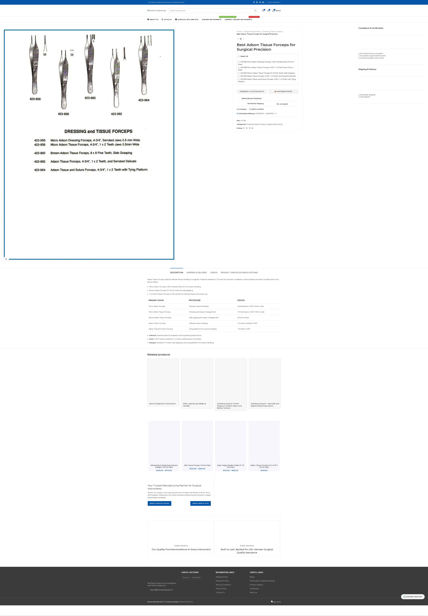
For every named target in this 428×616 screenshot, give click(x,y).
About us (253, 592)
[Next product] (243, 39)
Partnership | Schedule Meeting (262, 581)
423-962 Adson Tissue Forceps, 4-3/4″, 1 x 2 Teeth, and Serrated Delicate (268, 76)
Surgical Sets (196, 577)
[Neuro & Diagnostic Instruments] (163, 380)
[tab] (176, 271)
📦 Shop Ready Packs (283, 91)
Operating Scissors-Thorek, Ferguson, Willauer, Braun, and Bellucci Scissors (229, 406)
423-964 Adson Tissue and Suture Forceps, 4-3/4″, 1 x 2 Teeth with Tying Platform (267, 80)
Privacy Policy (221, 589)
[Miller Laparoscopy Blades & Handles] (197, 380)
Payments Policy (222, 581)
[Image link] (162, 576)
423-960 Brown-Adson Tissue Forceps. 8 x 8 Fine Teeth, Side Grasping (267, 73)
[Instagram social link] (260, 2)
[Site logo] (156, 10)
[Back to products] (240, 39)
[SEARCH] (255, 10)
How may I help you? (414, 597)
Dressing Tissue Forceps (272, 32)
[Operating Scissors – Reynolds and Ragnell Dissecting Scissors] (265, 380)
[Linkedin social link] (263, 2)
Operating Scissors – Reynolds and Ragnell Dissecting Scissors (265, 405)
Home (239, 32)
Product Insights (256, 585)
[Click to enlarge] (6, 259)
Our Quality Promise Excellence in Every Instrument (181, 549)
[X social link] (257, 2)
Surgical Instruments (252, 32)
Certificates (254, 589)
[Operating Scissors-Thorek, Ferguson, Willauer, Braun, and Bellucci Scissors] (231, 380)
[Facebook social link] (254, 2)
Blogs (252, 577)
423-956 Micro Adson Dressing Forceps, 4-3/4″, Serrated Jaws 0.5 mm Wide (266, 63)
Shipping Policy (222, 577)
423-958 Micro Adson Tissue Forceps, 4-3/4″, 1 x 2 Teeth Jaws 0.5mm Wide (265, 68)
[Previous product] (238, 39)
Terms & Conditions (223, 585)
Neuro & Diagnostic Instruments (162, 404)
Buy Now (186, 577)
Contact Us (220, 592)
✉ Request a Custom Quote (252, 91)
